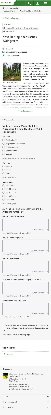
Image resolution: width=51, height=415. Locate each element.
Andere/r (9, 154)
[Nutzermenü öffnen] (38, 3)
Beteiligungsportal (10, 8)
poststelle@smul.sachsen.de (24, 389)
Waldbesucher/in (12, 147)
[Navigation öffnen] (46, 3)
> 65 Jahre (10, 200)
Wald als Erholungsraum (12, 238)
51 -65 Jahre (11, 196)
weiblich (9, 166)
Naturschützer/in (12, 151)
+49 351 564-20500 (22, 384)
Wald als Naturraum (10, 259)
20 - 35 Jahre (11, 189)
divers (8, 173)
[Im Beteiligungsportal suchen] (30, 3)
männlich (9, 170)
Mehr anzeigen (27, 111)
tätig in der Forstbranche (15, 144)
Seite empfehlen (9, 407)
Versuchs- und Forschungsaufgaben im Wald (21, 280)
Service (5, 396)
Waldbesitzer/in (11, 140)
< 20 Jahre (10, 185)
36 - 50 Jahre (11, 193)
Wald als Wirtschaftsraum (13, 217)
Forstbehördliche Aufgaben (14, 301)
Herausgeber (7, 369)
